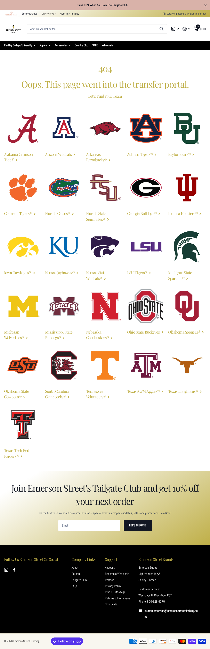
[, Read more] (175, 28)
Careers (76, 574)
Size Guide (111, 604)
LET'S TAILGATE (137, 525)
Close (205, 5)
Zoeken (161, 29)
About (75, 568)
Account (110, 568)
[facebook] (14, 570)
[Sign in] (186, 28)
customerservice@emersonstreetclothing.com (171, 614)
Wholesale (107, 45)
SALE (95, 45)
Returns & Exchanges (117, 598)
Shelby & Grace (29, 13)
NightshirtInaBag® (149, 574)
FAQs (75, 586)
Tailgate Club (79, 580)
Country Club (81, 45)
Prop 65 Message (115, 592)
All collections (19, 45)
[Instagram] (6, 570)
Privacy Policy (113, 586)
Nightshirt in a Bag (69, 13)
